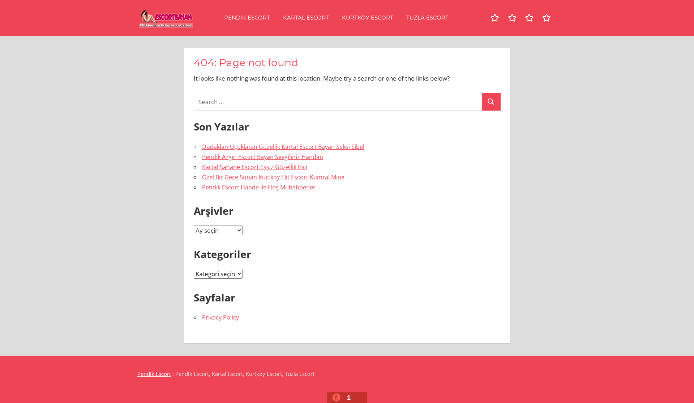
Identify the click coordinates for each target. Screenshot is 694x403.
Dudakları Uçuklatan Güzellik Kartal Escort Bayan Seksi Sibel (283, 147)
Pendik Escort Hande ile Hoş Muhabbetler (259, 187)
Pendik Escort (247, 17)
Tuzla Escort (427, 17)
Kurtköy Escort (367, 17)
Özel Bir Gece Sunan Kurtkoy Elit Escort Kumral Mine (273, 177)
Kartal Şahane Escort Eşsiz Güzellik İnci (254, 167)
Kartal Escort (306, 17)
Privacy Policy (220, 317)
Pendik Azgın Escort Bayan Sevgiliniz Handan (262, 157)
